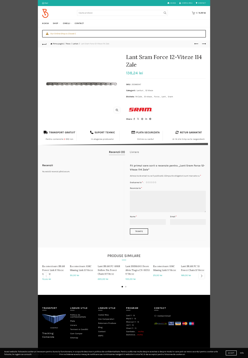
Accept (231, 353)
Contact (202, 3)
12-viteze (148, 96)
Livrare (73, 325)
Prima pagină (58, 44)
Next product (203, 44)
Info (242, 353)
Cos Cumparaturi (106, 319)
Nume (133, 216)
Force (156, 96)
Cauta (165, 13)
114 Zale (138, 96)
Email (173, 216)
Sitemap (74, 337)
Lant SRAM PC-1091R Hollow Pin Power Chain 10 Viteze (109, 270)
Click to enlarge (117, 110)
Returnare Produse (107, 323)
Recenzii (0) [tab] (117, 152)
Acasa (173, 3)
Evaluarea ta (136, 182)
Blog (100, 327)
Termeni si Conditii (79, 329)
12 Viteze (149, 90)
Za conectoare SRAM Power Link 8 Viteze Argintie (53, 270)
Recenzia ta (136, 188)
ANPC (100, 335)
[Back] (44, 44)
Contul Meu (187, 3)
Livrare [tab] (134, 152)
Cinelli (66, 23)
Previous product (196, 44)
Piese (68, 44)
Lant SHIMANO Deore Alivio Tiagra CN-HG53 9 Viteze (137, 270)
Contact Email (164, 316)
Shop (55, 23)
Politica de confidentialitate (78, 316)
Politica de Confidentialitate (45, 354)
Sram (170, 96)
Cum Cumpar (76, 333)
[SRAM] (140, 109)
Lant (163, 96)
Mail (46, 3)
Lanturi (75, 44)
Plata (72, 321)
